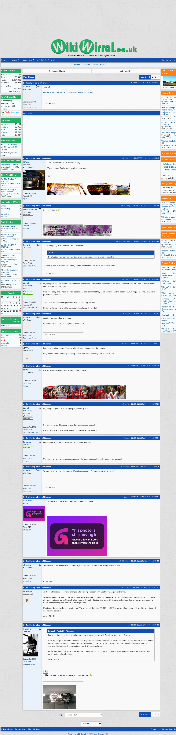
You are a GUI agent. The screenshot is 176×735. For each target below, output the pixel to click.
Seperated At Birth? (9, 165)
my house (26, 461)
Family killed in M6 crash (37, 83)
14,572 (170, 175)
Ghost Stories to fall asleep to (9, 271)
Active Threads (99, 65)
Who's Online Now (9, 97)
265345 (156, 206)
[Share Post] (149, 83)
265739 (156, 561)
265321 (156, 83)
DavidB (127, 158)
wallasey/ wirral (29, 664)
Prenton (26, 386)
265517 (156, 404)
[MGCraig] (34, 189)
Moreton (26, 229)
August (11, 293)
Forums (4, 60)
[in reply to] (128, 366)
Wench (127, 314)
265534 (156, 438)
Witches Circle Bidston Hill (10, 281)
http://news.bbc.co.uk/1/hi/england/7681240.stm (64, 323)
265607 (156, 497)
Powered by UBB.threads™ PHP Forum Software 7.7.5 (88, 734)
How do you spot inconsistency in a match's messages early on (9, 258)
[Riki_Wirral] (34, 520)
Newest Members (8, 140)
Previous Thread (57, 71)
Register (168, 60)
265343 (156, 158)
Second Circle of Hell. (31, 308)
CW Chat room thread (166, 282)
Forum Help (167, 729)
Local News (27, 60)
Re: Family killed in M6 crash (38, 158)
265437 (156, 344)
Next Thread (124, 71)
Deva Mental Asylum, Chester (168, 275)
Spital (25, 199)
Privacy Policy (7, 729)
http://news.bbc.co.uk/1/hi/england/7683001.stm (93, 353)
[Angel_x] (30, 656)
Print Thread (28, 77)
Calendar (86, 65)
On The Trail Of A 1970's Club (8, 180)
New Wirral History (9, 175)
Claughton (27, 530)
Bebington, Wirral (29, 107)
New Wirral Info (168, 198)
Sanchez (126, 467)
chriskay (126, 587)
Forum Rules (20, 729)
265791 (156, 587)
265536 (156, 467)
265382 (156, 313)
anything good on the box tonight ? (168, 301)
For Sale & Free (169, 153)
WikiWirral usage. (8, 226)
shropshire (27, 581)
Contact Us (155, 729)
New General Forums (10, 161)
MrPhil (127, 404)
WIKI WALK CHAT (166, 288)
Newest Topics (168, 93)
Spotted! (165, 315)
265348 (156, 241)
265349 (156, 279)
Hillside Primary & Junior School (8, 190)
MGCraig (126, 206)
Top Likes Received (9, 319)
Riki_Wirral (125, 561)
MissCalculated (124, 241)
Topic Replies (7, 222)
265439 (156, 366)
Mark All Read (34, 729)
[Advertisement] (91, 19)
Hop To (61, 715)
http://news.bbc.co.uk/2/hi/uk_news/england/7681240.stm (68, 93)
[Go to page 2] (158, 77)
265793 (156, 625)
